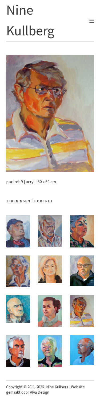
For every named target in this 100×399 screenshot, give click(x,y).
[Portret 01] (18, 231)
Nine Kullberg (57, 387)
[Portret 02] (50, 231)
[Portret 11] (50, 351)
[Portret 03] (82, 231)
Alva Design (39, 392)
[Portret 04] (18, 271)
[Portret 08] (50, 311)
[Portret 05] (50, 269)
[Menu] (91, 20)
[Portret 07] (18, 309)
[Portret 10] (18, 351)
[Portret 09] (82, 311)
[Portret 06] (82, 270)
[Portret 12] (82, 350)
